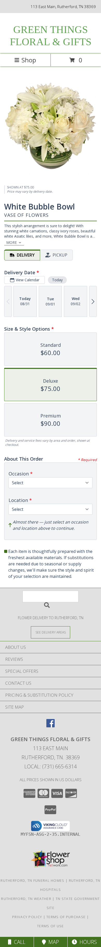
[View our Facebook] (50, 726)
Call (18, 941)
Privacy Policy (27, 917)
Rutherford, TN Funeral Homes (32, 880)
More (11, 242)
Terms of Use (50, 926)
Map (52, 941)
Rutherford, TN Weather (26, 898)
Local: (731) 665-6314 (50, 766)
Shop (28, 60)
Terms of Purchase (65, 917)
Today (57, 279)
